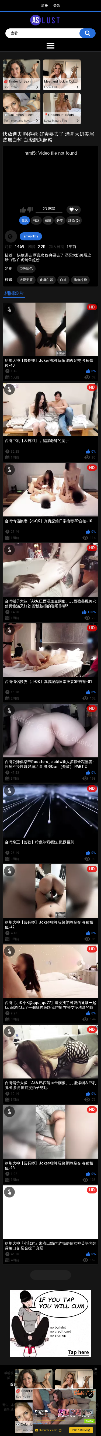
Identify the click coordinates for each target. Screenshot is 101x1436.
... (50, 1275)
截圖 (48, 220)
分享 (60, 220)
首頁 (13, 1384)
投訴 (36, 220)
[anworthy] (11, 236)
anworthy (31, 236)
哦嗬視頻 (9, 1375)
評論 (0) (74, 220)
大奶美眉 (26, 280)
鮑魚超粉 (80, 280)
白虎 (63, 280)
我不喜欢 (30, 210)
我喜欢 (23, 210)
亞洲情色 (26, 268)
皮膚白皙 (46, 280)
